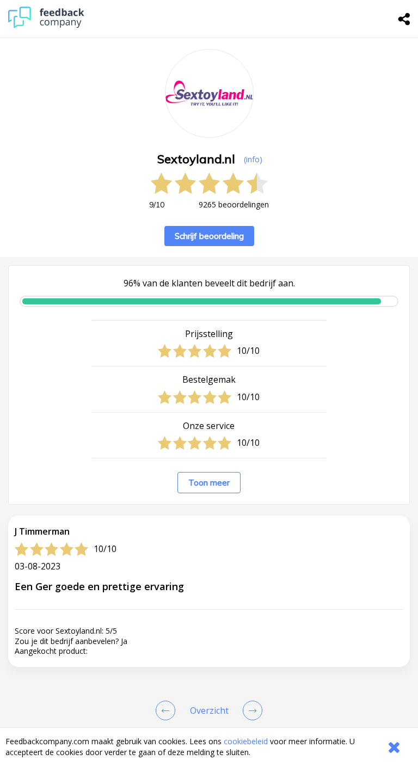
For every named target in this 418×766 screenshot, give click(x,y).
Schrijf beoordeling (209, 236)
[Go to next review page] (250, 710)
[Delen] (404, 19)
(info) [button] (253, 159)
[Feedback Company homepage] (46, 25)
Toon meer (209, 482)
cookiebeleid (246, 741)
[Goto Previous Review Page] (168, 710)
